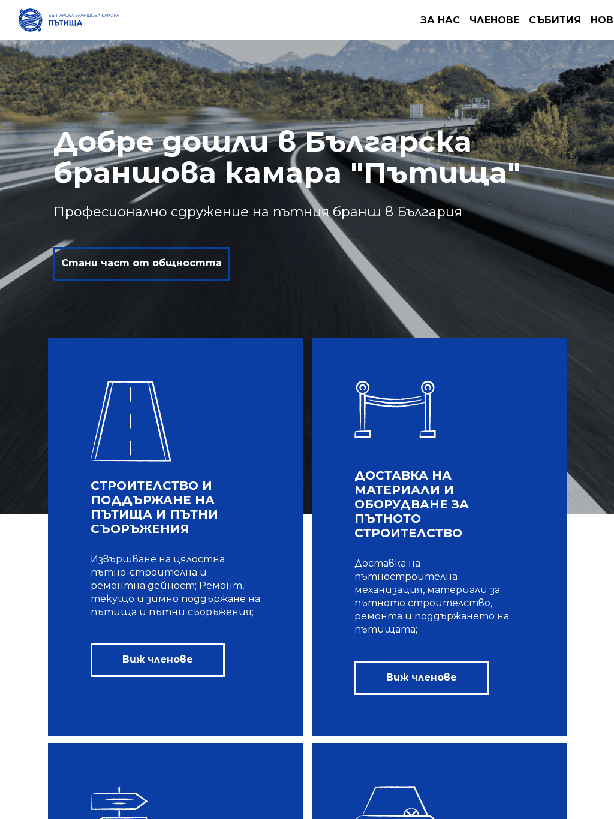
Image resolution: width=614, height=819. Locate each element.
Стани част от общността (141, 263)
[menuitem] (440, 20)
